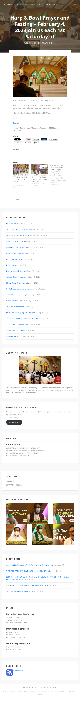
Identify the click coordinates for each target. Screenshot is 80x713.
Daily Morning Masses (17, 628)
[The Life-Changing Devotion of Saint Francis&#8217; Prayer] (59, 174)
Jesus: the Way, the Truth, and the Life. (22, 319)
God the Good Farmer (15, 253)
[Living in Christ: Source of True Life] (42, 534)
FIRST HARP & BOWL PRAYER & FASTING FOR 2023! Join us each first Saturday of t (21, 179)
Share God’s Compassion (16, 283)
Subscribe (14, 422)
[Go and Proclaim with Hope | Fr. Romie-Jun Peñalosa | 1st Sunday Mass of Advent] (39, 169)
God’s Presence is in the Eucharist (20, 289)
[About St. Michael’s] (40, 370)
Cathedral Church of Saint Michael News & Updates (27, 585)
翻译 (14, 485)
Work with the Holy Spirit (16, 301)
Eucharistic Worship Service (20, 614)
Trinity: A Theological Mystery (18, 295)
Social (17, 200)
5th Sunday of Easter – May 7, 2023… (21, 591)
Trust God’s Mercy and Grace (18, 230)
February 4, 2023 (47, 43)
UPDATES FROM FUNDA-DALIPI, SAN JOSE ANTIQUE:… (28, 571)
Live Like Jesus (12, 224)
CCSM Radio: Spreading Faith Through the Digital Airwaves (30, 565)
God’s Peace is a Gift (14, 336)
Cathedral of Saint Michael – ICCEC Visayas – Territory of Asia (31, 4)
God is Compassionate (15, 241)
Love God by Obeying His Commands (21, 313)
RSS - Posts (18, 670)
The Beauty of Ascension (16, 307)
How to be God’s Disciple (16, 271)
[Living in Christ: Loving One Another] (16, 534)
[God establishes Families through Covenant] (63, 513)
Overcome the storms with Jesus (20, 235)
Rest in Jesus (11, 265)
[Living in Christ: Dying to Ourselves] (37, 513)
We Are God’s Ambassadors (17, 277)
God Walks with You (14, 330)
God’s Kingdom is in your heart (19, 247)
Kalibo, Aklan (13, 444)
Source (16, 123)
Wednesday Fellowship (18, 643)
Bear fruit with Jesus (14, 259)
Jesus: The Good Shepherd (17, 325)
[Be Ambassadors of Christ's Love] (16, 513)
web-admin (30, 43)
